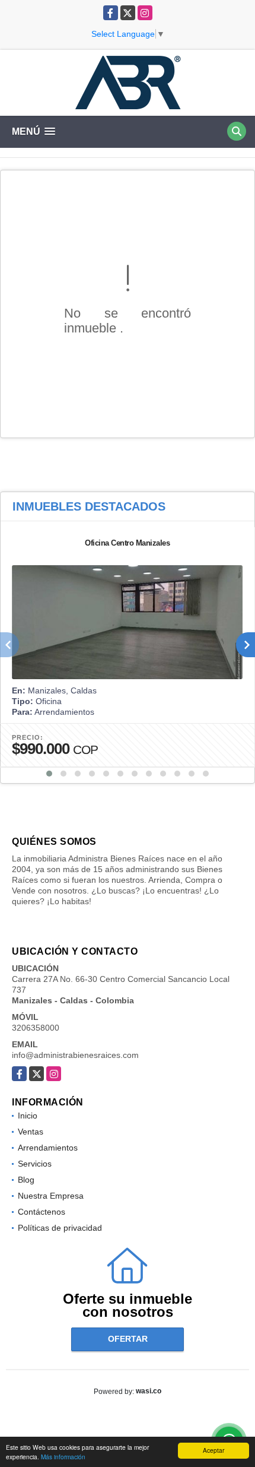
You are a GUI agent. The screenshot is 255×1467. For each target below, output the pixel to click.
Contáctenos (41, 1211)
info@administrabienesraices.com (75, 1055)
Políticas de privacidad (60, 1227)
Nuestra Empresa (51, 1195)
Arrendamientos (48, 1147)
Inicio (27, 1115)
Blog (26, 1179)
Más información (63, 1456)
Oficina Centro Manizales (127, 542)
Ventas (30, 1131)
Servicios (35, 1163)
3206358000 (35, 1027)
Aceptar (213, 1450)
